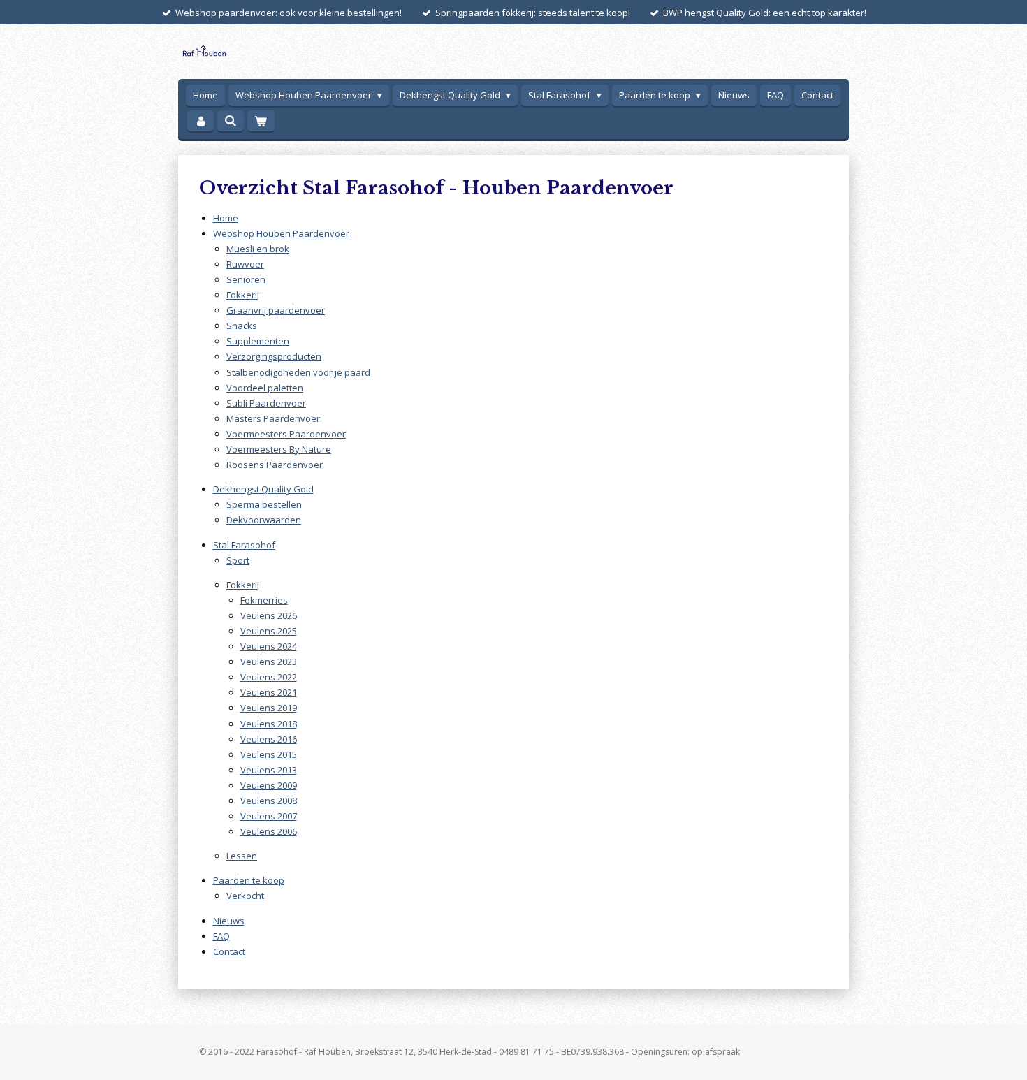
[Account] (200, 121)
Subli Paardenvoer (266, 403)
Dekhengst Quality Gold (263, 489)
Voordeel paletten (264, 387)
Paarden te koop (248, 880)
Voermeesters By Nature (278, 449)
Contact (229, 951)
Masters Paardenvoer (273, 418)
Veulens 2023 (268, 661)
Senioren (245, 279)
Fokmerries (264, 600)
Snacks (241, 325)
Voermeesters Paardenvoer (286, 434)
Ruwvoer (245, 264)
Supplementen (257, 341)
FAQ (221, 936)
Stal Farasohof (244, 545)
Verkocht (245, 895)
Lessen (241, 855)
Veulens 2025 (268, 631)
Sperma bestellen (264, 504)
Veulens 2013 (268, 770)
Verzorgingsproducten (273, 356)
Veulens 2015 (268, 754)
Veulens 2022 (268, 677)
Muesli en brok (257, 248)
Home (225, 218)
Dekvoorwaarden (263, 519)
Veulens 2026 (268, 615)
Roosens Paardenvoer (274, 464)
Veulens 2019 (268, 707)
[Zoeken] (230, 120)
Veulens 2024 (268, 646)
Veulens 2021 (268, 692)
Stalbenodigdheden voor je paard (298, 372)
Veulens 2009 (268, 785)
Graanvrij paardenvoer (275, 310)
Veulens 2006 (268, 831)
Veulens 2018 (268, 723)
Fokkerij (242, 295)
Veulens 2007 (268, 816)
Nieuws (229, 920)
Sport (237, 560)
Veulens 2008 (268, 800)
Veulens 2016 (268, 739)
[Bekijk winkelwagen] (260, 121)
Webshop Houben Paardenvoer (281, 233)
